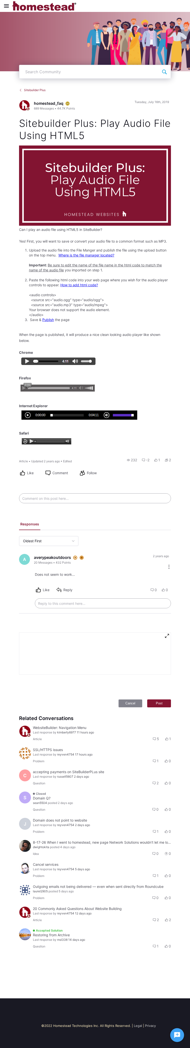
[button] (132, 460)
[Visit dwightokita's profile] (25, 846)
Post (159, 703)
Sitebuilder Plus (35, 90)
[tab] (29, 524)
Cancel (130, 703)
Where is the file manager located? (86, 255)
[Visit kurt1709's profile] (25, 753)
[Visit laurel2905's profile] (25, 890)
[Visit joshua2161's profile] (25, 868)
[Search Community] (164, 71)
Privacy (150, 1026)
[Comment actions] (169, 567)
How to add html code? (79, 285)
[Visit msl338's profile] (25, 934)
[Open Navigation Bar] (8, 5)
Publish (48, 320)
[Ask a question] (177, 1035)
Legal (138, 1026)
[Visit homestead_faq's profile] (24, 105)
